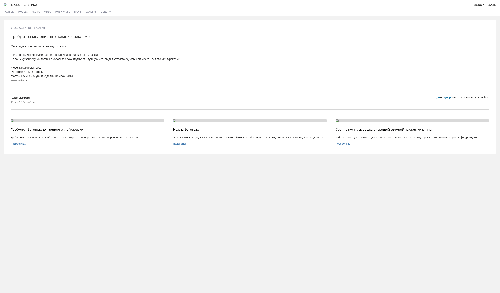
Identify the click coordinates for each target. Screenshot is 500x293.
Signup (478, 5)
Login (492, 5)
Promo (36, 11)
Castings (31, 5)
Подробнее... (18, 143)
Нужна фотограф (186, 129)
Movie (78, 11)
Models (23, 11)
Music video (62, 11)
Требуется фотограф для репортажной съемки (47, 129)
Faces (15, 5)
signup (447, 97)
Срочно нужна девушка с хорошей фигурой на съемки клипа (384, 129)
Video (47, 11)
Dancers (91, 11)
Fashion (9, 11)
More (104, 11)
